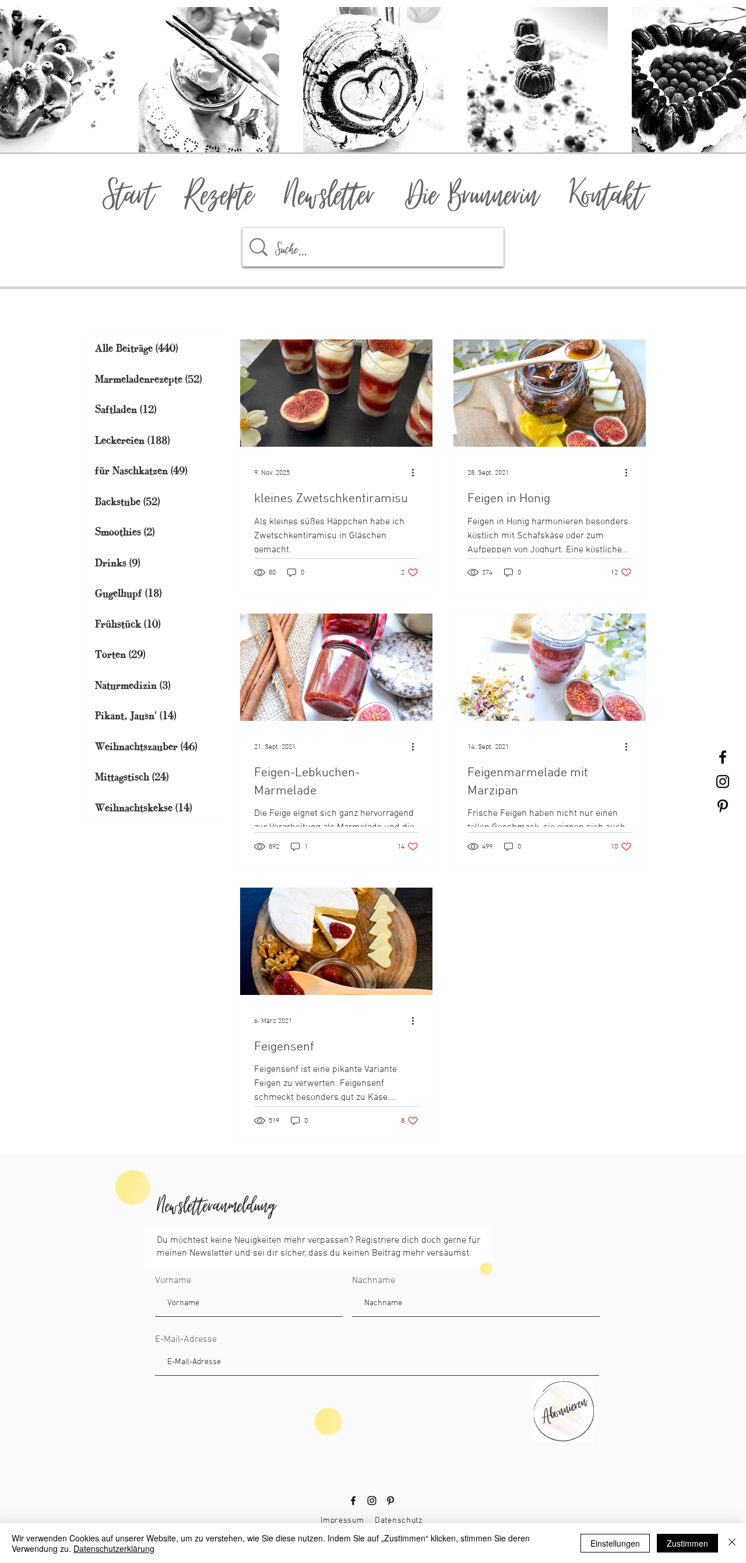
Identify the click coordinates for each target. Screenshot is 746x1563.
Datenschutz (399, 1521)
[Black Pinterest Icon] (722, 806)
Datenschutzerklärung (113, 1548)
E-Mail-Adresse (186, 1339)
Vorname (173, 1280)
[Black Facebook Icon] (722, 757)
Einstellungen (615, 1543)
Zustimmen (687, 1543)
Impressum (342, 1521)
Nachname (373, 1280)
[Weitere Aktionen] (417, 473)
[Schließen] (732, 1543)
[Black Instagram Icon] (722, 781)
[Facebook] (353, 1500)
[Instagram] (372, 1500)
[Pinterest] (390, 1500)
